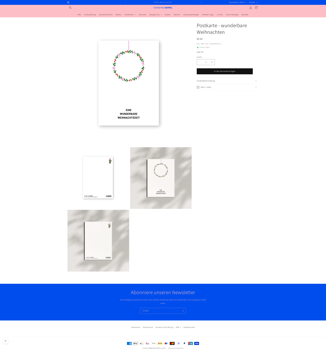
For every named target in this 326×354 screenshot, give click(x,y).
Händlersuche (189, 327)
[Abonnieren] (183, 311)
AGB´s (178, 327)
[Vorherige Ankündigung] (125, 2)
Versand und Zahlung (164, 327)
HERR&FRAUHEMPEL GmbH (157, 348)
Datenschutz (148, 327)
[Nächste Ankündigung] (200, 2)
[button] (70, 7)
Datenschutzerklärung (175, 348)
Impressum (135, 327)
